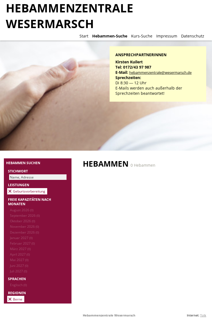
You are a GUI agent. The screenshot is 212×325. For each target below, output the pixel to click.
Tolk (203, 315)
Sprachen (17, 279)
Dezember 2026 (24, 232)
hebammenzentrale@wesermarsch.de (160, 72)
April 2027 (20, 254)
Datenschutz (192, 36)
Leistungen (18, 185)
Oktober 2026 (22, 221)
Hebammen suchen (23, 163)
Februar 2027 (22, 243)
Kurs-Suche (141, 36)
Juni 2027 (19, 265)
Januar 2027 (21, 237)
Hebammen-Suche (109, 36)
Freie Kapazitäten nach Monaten (29, 201)
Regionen (17, 293)
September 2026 (25, 215)
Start (84, 36)
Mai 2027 (19, 260)
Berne (17, 299)
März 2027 (20, 249)
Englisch (18, 285)
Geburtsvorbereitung (29, 191)
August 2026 (21, 210)
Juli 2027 (18, 271)
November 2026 (24, 226)
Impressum (166, 36)
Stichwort (18, 171)
